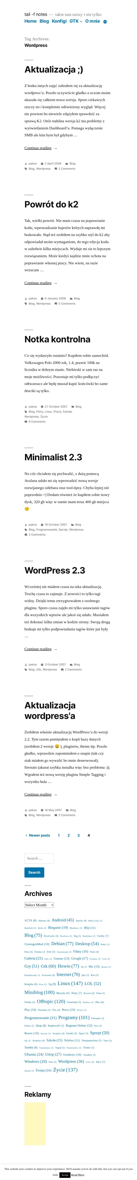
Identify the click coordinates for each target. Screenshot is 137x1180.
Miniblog (39, 992)
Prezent (81, 1010)
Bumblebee (89, 936)
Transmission (46, 1048)
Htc (94, 967)
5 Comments (67, 303)
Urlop (53, 1054)
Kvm (43, 984)
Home (30, 21)
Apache (81, 920)
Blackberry (76, 928)
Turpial (60, 1048)
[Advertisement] (35, 1123)
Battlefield (30, 928)
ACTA (30, 920)
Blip (89, 928)
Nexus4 (88, 993)
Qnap (41, 1025)
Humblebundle (32, 975)
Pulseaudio (97, 1018)
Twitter (88, 1047)
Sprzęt (63, 529)
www (90, 1062)
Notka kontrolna (57, 339)
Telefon (72, 1040)
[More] (105, 22)
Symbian (38, 1040)
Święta (43, 1070)
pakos (33, 163)
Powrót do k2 (51, 204)
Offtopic (51, 1001)
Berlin (42, 928)
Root (98, 1026)
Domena (39, 952)
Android (63, 920)
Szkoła (67, 411)
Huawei (106, 967)
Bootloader (51, 936)
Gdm (48, 959)
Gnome (61, 959)
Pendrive (88, 1002)
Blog (44, 21)
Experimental (64, 952)
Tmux (107, 1040)
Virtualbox (89, 1055)
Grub (106, 959)
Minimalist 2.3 (53, 457)
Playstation (44, 1010)
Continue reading (40, 147)
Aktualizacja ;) (53, 69)
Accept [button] (65, 1175)
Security (46, 1033)
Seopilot (58, 1033)
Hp (84, 967)
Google (79, 958)
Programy (74, 1017)
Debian (62, 944)
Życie (44, 416)
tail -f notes (35, 14)
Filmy (39, 411)
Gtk (38, 669)
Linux (48, 411)
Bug (77, 936)
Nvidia (29, 1002)
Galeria (33, 958)
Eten (51, 951)
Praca (57, 411)
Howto (68, 966)
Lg (52, 984)
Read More (77, 1175)
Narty (76, 993)
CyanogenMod (36, 944)
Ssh (27, 1041)
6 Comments (37, 421)
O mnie (92, 21)
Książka (30, 984)
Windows (35, 1061)
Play (30, 1010)
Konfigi (59, 21)
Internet (68, 974)
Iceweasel (48, 975)
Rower (31, 1033)
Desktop (87, 944)
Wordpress (43, 168)
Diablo (105, 944)
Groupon (95, 959)
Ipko (85, 975)
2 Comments (67, 168)
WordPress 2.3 (54, 570)
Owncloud (74, 1002)
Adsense (44, 920)
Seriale (71, 1033)
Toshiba (30, 1047)
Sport (83, 1033)
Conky (103, 936)
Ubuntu (33, 1054)
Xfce (100, 1062)
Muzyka (63, 993)
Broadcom (66, 936)
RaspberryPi (56, 1025)
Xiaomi (29, 1071)
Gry (31, 966)
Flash (94, 951)
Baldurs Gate (95, 921)
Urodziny (72, 1054)
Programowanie (46, 529)
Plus (56, 1010)
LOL (93, 983)
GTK (74, 21)
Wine (52, 1062)
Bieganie (58, 928)
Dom (28, 951)
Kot (94, 975)
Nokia (100, 993)
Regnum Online (79, 1026)
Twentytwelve (74, 1048)
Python (29, 1026)
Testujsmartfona (92, 1040)
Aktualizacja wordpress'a (50, 710)
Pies (99, 1002)
